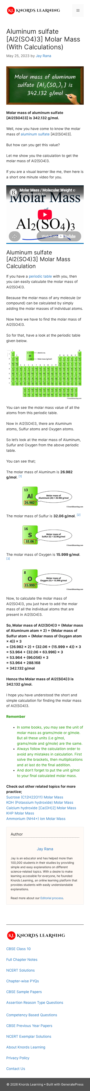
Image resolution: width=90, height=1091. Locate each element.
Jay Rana (45, 849)
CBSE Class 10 (18, 949)
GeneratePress (72, 1084)
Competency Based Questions (31, 1015)
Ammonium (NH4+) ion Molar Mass (36, 819)
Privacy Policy (17, 1058)
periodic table (40, 276)
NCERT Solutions (20, 970)
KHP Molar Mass (20, 813)
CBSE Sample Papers (24, 992)
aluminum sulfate (35, 134)
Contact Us (15, 1069)
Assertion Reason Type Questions (34, 1002)
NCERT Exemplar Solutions (28, 1036)
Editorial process (51, 898)
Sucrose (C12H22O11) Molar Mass (34, 797)
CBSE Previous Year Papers (29, 1026)
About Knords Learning (25, 1047)
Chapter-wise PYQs (22, 981)
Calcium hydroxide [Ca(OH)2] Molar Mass (41, 808)
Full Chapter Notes (21, 959)
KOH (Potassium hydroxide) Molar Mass (39, 802)
